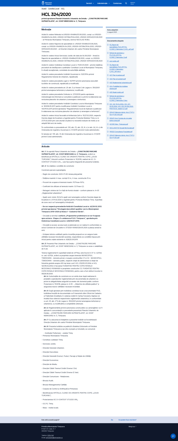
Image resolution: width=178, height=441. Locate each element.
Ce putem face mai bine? (127, 420)
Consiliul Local (53, 8)
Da (112, 420)
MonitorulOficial (133, 3)
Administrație (102, 3)
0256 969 (50, 435)
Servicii (89, 3)
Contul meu (117, 3)
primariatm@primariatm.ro (54, 438)
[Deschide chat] (173, 436)
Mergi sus (132, 426)
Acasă (44, 8)
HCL (63, 8)
